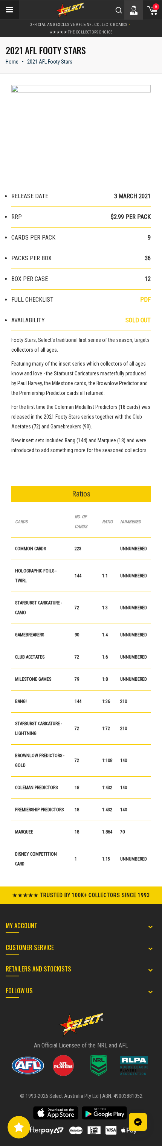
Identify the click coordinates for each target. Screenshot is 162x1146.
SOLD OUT (138, 320)
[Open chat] (138, 1122)
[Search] (118, 10)
